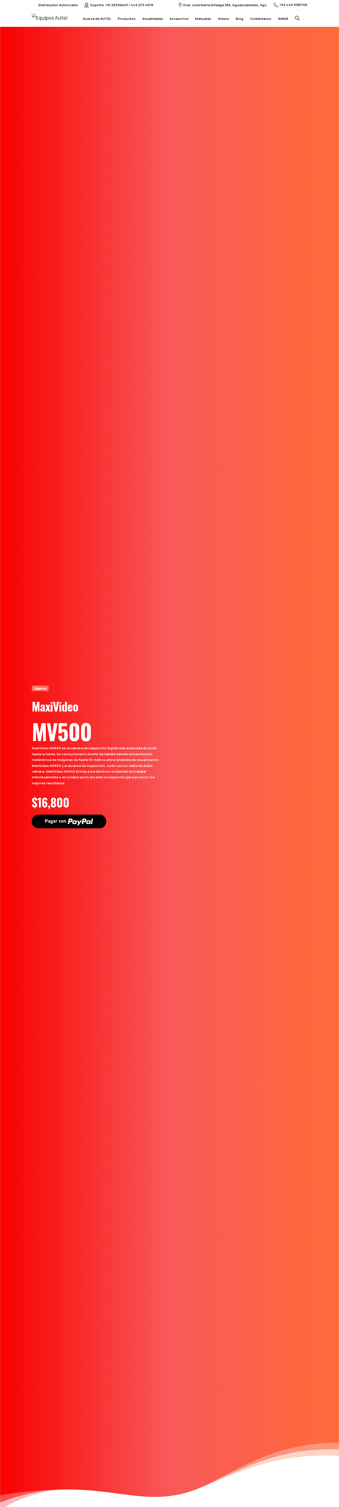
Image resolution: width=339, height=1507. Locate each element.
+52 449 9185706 (293, 4)
